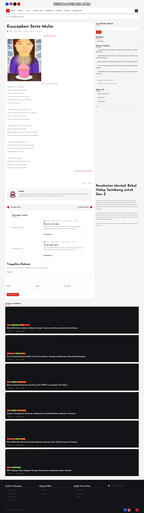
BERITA (13, 10)
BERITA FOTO (10, 353)
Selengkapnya (48, 234)
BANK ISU (67, 10)
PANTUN (53, 220)
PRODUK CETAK (38, 10)
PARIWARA (59, 10)
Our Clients (101, 97)
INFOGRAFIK (49, 10)
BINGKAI (18, 353)
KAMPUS (23, 353)
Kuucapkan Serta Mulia (17, 16)
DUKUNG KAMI (77, 10)
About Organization (103, 93)
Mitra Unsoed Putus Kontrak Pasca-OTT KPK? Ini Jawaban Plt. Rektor (118, 61)
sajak (90, 183)
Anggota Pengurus (12, 493)
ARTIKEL (20, 10)
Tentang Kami (11, 490)
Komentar (10, 272)
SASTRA (28, 10)
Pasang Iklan (79, 493)
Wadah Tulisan (46, 490)
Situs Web (67, 286)
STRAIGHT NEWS (21, 410)
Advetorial (79, 497)
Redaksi (11, 31)
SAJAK (15, 31)
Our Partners (101, 101)
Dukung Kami (11, 500)
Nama (9, 286)
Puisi (84, 183)
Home (8, 16)
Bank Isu (44, 493)
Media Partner (80, 490)
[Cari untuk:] (117, 29)
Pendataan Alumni (12, 497)
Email (38, 286)
